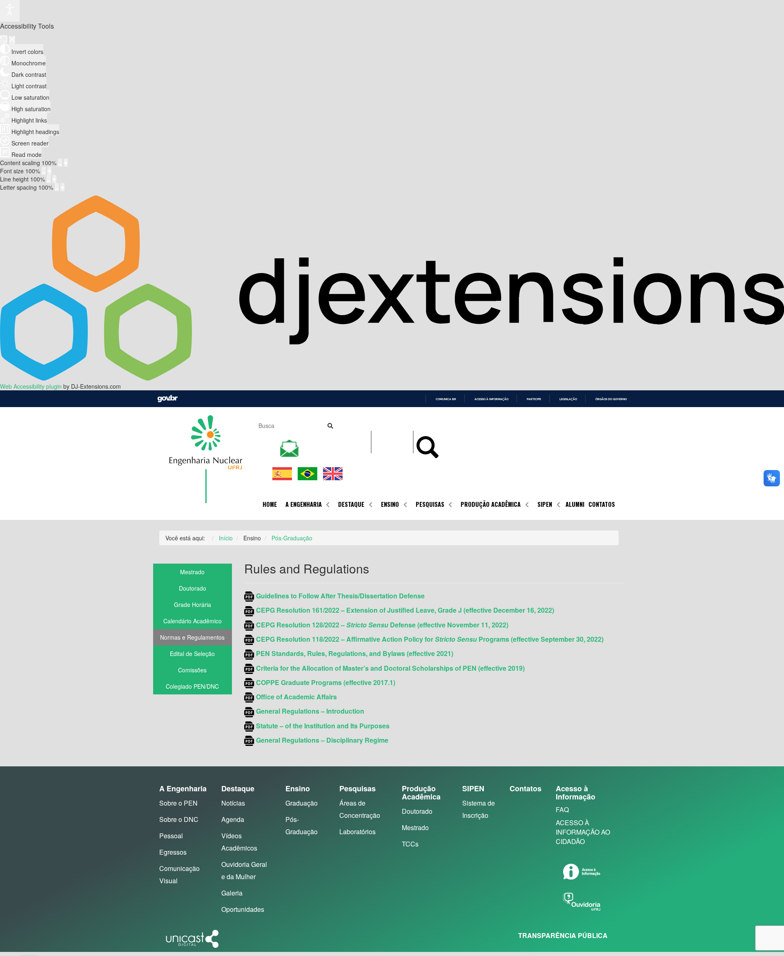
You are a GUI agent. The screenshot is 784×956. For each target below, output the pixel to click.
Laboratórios (357, 831)
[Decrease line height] (49, 179)
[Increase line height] (54, 179)
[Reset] (3, 39)
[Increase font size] (49, 171)
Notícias (233, 803)
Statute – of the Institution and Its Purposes (323, 725)
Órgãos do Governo (611, 399)
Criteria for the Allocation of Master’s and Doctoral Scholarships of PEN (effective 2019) (390, 668)
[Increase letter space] (62, 187)
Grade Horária (192, 604)
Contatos (601, 504)
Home (270, 504)
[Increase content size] (66, 163)
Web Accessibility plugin (31, 386)
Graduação (301, 803)
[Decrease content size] (60, 163)
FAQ (562, 809)
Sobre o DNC (178, 819)
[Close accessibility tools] (12, 40)
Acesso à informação (491, 399)
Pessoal (171, 835)
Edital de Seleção (192, 653)
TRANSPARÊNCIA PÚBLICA (563, 935)
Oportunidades (242, 909)
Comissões (192, 670)
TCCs (410, 844)
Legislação (568, 399)
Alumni (575, 504)
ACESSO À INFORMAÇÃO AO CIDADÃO (583, 832)
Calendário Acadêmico (192, 621)
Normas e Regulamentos (192, 637)
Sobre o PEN (178, 803)
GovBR (167, 399)
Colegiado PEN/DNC (192, 686)
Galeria (232, 893)
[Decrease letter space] (57, 187)
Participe (534, 399)
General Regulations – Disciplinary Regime (321, 740)
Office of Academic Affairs (296, 696)
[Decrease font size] (44, 171)
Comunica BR (446, 399)
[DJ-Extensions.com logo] (392, 378)
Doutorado (192, 588)
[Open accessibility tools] (10, 11)
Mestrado (192, 572)
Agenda (232, 819)
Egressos (173, 852)
